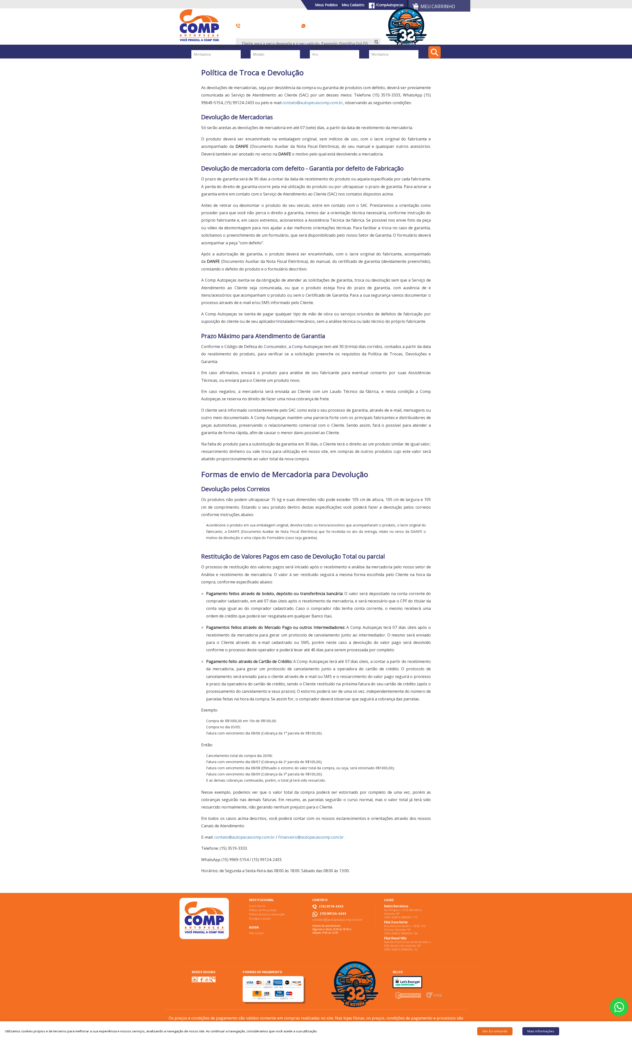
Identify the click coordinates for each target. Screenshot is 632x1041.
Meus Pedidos (326, 4)
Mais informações (540, 1031)
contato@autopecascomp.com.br (312, 102)
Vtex (434, 995)
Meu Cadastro (353, 4)
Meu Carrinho (437, 6)
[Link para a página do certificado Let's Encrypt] (407, 981)
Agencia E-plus (408, 995)
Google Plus (213, 979)
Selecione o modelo (271, 47)
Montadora (202, 54)
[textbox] (306, 43)
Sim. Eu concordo (495, 1031)
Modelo (258, 54)
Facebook (201, 979)
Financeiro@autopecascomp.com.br (311, 837)
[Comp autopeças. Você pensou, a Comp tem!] (199, 24)
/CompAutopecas (390, 5)
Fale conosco (256, 933)
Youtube (207, 979)
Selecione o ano (326, 47)
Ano (315, 54)
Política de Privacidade (262, 910)
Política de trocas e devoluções (267, 914)
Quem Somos (257, 906)
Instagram (195, 979)
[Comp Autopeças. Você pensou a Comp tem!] (204, 918)
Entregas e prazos (260, 918)
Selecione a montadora (215, 47)
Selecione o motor (388, 47)
